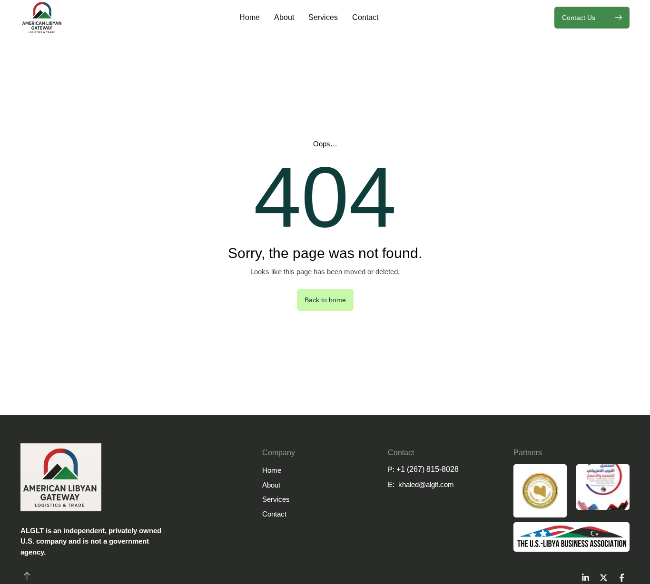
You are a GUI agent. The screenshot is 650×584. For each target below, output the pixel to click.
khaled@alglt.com (426, 484)
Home (249, 17)
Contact (365, 17)
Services (323, 17)
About (284, 17)
